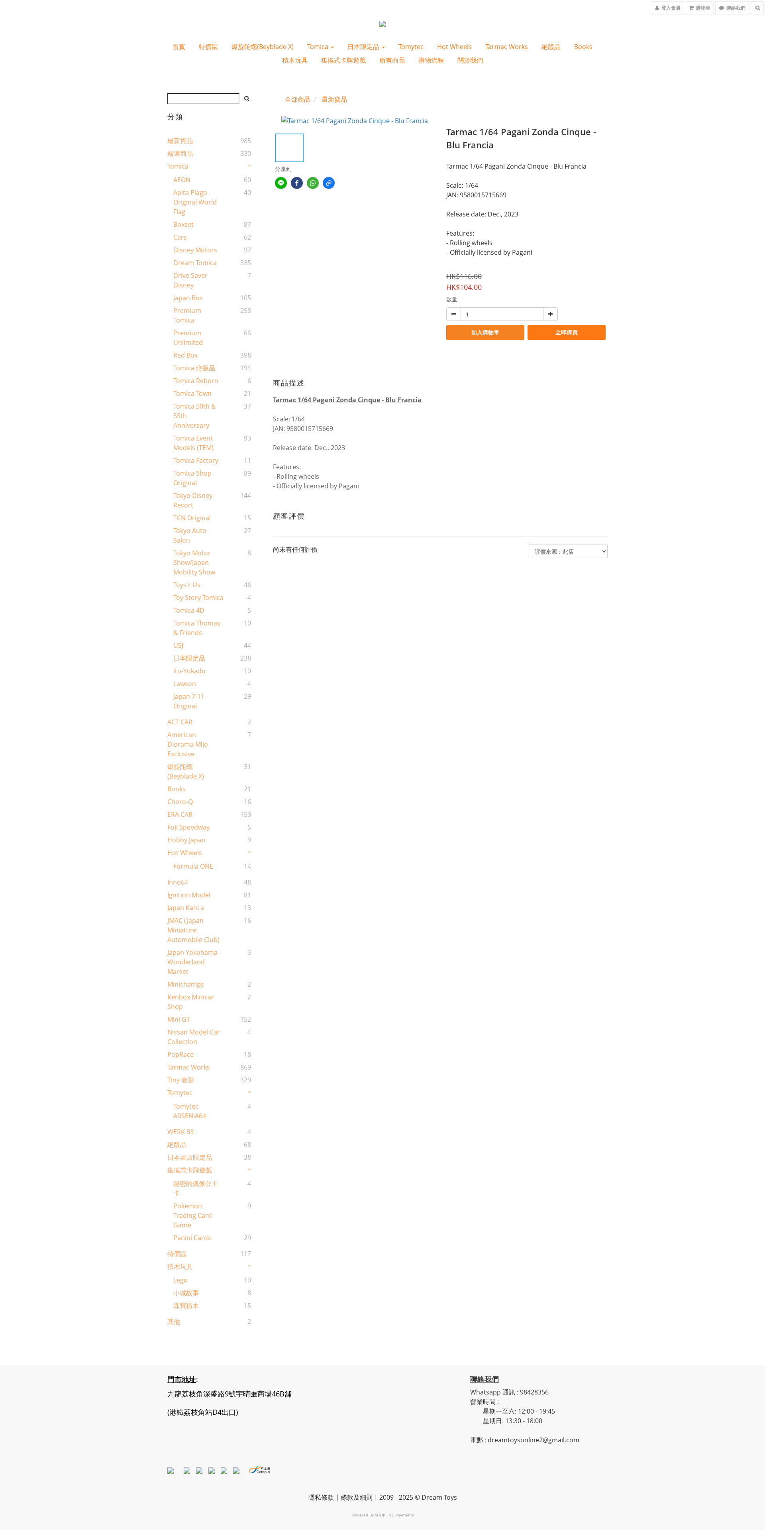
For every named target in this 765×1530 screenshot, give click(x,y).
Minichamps (185, 984)
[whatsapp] (313, 183)
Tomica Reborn (195, 380)
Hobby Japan (186, 840)
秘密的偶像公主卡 (195, 1188)
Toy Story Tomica (198, 597)
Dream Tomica (195, 262)
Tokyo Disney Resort (192, 500)
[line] (281, 183)
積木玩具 (295, 60)
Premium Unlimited (188, 337)
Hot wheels (454, 46)
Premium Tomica (187, 315)
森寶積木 (186, 1305)
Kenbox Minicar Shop (190, 1002)
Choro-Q (180, 801)
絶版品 (551, 46)
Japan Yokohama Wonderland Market (192, 962)
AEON (181, 179)
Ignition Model (188, 895)
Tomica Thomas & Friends (196, 628)
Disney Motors (195, 250)
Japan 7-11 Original (188, 701)
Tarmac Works (506, 46)
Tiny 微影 (180, 1080)
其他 (173, 1321)
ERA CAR (179, 814)
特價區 (208, 46)
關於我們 (470, 60)
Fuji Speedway (188, 827)
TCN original (192, 517)
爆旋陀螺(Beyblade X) (262, 46)
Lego (180, 1280)
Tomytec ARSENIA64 (189, 1111)
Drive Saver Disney (190, 280)
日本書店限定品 (189, 1157)
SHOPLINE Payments (394, 1515)
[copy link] (329, 183)
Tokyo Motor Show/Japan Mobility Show (194, 562)
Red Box (185, 355)
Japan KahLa (185, 907)
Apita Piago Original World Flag (195, 202)
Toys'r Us (186, 584)
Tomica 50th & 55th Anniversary (194, 416)
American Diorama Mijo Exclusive (187, 744)
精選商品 (180, 153)
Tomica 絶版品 (194, 368)
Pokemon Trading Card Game (192, 1215)
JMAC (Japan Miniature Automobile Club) (193, 930)
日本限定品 (364, 46)
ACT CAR (179, 722)
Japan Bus (188, 297)
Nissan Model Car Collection (193, 1037)
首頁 (179, 46)
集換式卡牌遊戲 (343, 60)
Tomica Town (192, 393)
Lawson (184, 683)
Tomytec (411, 46)
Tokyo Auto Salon (189, 535)
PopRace (180, 1054)
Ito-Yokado (189, 671)
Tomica (318, 46)
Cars (180, 237)
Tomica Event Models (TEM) (193, 443)
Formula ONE (193, 866)
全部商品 (297, 99)
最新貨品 (180, 140)
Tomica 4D (188, 610)
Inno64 (177, 882)
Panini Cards (192, 1237)
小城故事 (186, 1292)
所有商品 (392, 60)
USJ (178, 645)
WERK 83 (180, 1131)
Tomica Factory (195, 460)
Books (583, 46)
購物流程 (431, 60)
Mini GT (178, 1019)
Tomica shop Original (192, 478)
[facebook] (297, 183)
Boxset (183, 224)
